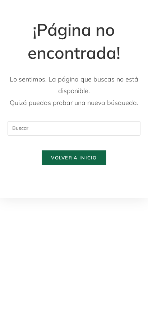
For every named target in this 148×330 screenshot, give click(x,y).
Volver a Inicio (74, 157)
